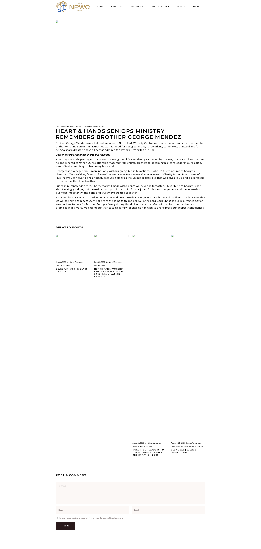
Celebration (60, 265)
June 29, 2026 (99, 262)
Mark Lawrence (84, 126)
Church (97, 265)
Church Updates (62, 126)
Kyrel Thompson (77, 262)
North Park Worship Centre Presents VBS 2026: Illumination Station (109, 273)
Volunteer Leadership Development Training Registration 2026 (148, 452)
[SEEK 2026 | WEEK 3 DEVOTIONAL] (188, 337)
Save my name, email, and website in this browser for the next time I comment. (91, 518)
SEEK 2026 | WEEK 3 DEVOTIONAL (184, 451)
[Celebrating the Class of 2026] (73, 246)
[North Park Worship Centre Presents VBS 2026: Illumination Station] (111, 246)
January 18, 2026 (178, 443)
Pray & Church (182, 446)
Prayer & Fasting (145, 446)
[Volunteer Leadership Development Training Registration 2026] (150, 337)
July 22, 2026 (61, 262)
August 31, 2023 (98, 126)
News (72, 126)
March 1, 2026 (138, 443)
